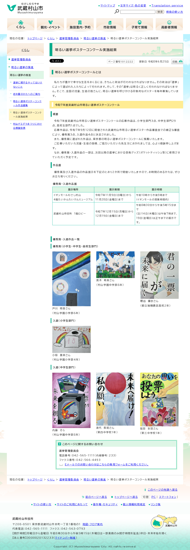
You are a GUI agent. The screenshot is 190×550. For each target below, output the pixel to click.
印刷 (175, 61)
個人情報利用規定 (134, 504)
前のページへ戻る (96, 497)
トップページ (35, 38)
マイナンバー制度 (65, 537)
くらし (51, 38)
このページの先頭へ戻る (163, 489)
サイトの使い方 (42, 504)
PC (153, 497)
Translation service (167, 5)
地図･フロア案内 (93, 524)
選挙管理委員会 (69, 38)
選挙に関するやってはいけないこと (27, 84)
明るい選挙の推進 (95, 38)
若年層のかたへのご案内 (26, 94)
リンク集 (156, 504)
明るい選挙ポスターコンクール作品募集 (27, 103)
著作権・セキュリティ (105, 504)
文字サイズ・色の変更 (133, 5)
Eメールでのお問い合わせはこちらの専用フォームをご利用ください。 (107, 464)
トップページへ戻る (126, 497)
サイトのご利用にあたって (72, 504)
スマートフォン (167, 497)
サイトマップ (107, 5)
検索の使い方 (174, 12)
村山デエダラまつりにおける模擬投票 (27, 126)
